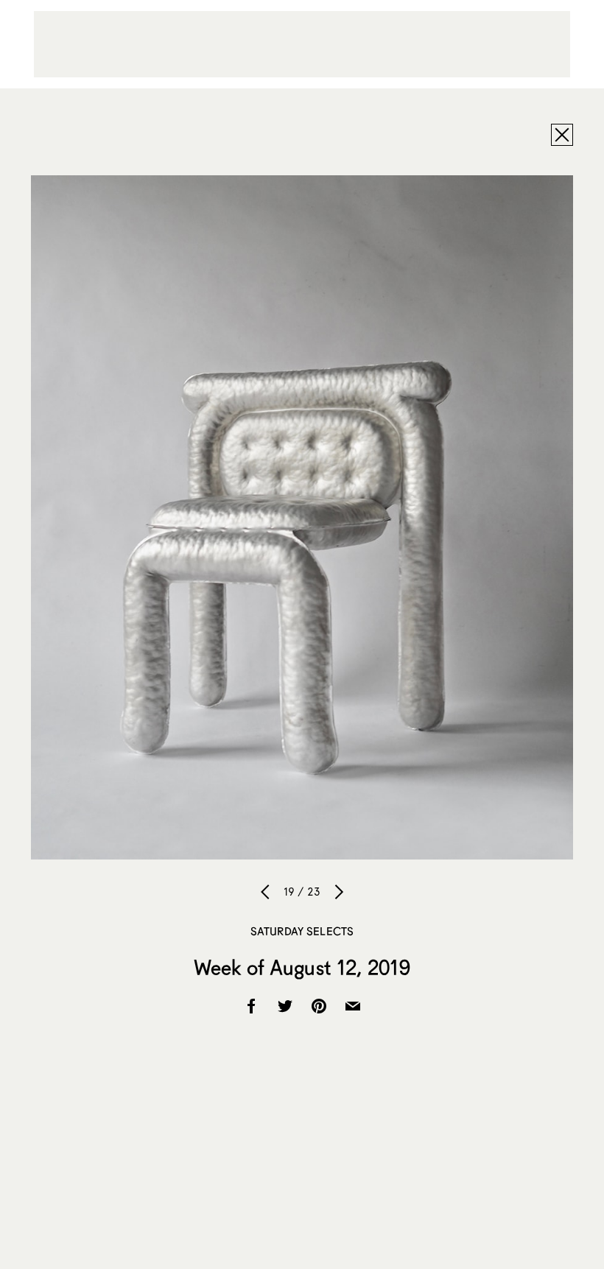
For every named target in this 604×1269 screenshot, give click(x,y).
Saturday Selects (302, 931)
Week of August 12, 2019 (302, 967)
